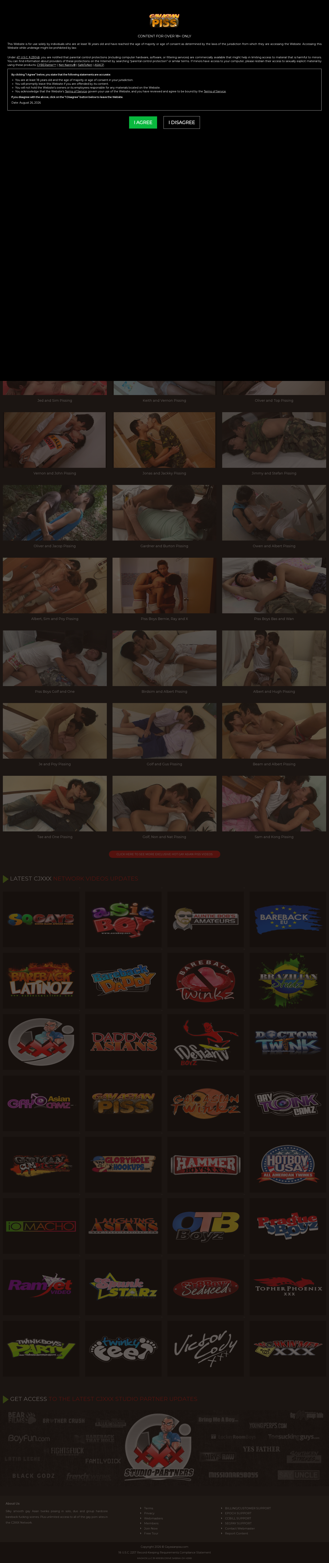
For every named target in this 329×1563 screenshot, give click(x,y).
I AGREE (143, 122)
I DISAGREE (181, 122)
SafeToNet (85, 65)
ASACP (99, 65)
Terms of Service (76, 91)
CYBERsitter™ (46, 65)
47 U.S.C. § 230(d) (28, 57)
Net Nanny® (67, 65)
